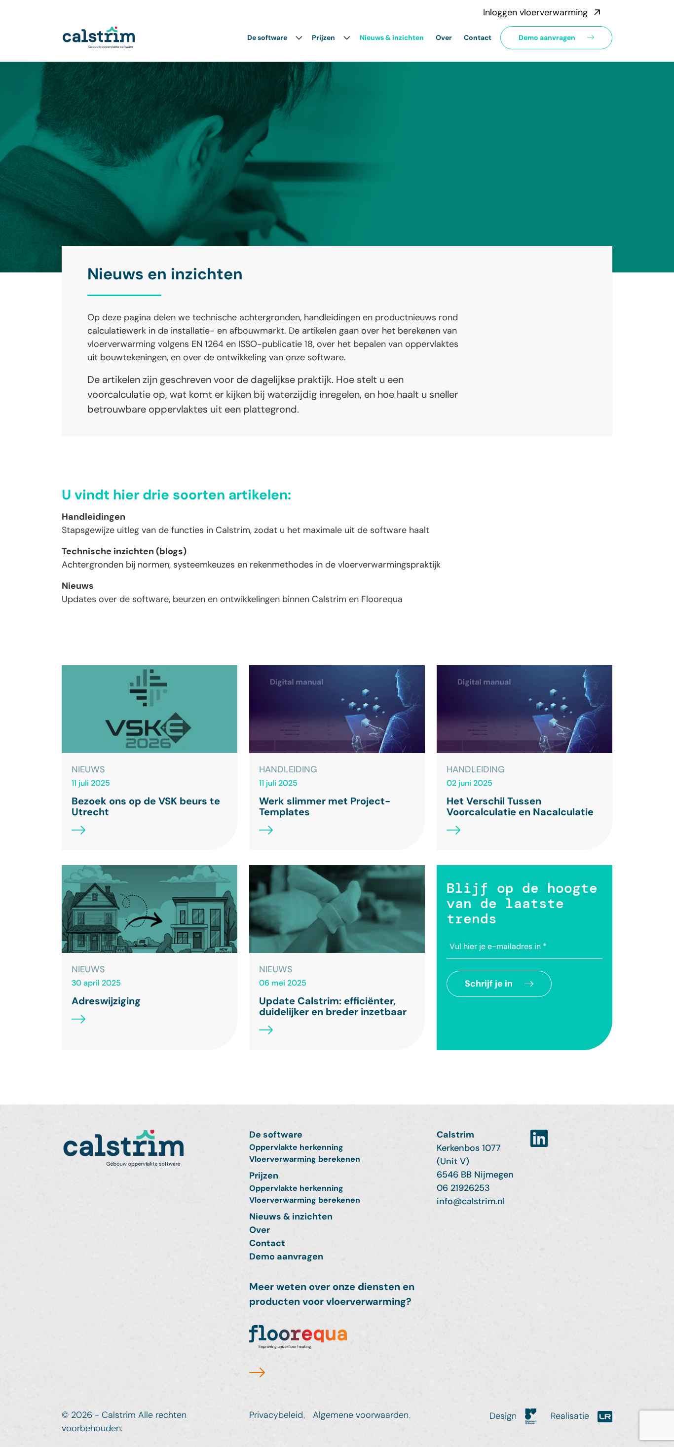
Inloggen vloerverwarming (535, 12)
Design (504, 1416)
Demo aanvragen (547, 37)
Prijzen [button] (323, 37)
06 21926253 (463, 1188)
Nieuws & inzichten (392, 37)
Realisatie (571, 1416)
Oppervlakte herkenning (296, 1147)
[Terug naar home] (149, 1154)
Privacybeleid (276, 1415)
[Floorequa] (298, 1352)
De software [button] (267, 37)
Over (444, 37)
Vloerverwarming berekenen (304, 1159)
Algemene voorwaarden (361, 1415)
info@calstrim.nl (471, 1201)
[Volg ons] (539, 1138)
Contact (477, 37)
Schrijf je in (489, 984)
